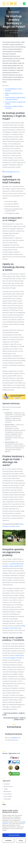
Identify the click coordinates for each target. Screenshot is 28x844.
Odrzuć (21, 840)
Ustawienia (8, 840)
